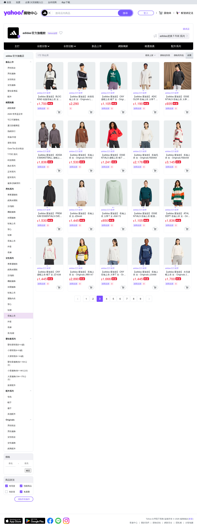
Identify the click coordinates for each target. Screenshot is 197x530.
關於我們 (145, 522)
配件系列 (176, 46)
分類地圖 (189, 522)
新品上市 (97, 46)
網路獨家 (123, 46)
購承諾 (186, 28)
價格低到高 (165, 55)
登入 (146, 12)
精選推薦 (150, 46)
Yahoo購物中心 (20, 13)
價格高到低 (179, 55)
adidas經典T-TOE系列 (172, 36)
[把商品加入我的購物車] (59, 112)
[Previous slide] (38, 76)
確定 (28, 470)
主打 (17, 46)
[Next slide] (61, 76)
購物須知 (157, 522)
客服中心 (134, 522)
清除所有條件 (24, 499)
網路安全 (168, 522)
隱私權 (179, 522)
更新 (191, 518)
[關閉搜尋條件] (49, 13)
